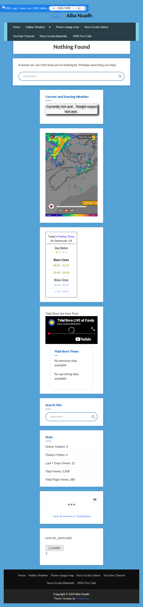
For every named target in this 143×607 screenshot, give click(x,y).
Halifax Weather (35, 27)
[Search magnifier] (120, 76)
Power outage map (67, 27)
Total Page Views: (57, 479)
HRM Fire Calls (82, 36)
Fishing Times (66, 236)
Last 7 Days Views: (58, 463)
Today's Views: (55, 454)
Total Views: (53, 471)
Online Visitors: (55, 446)
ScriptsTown (82, 598)
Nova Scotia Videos (97, 27)
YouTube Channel (23, 36)
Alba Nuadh (79, 16)
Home (16, 27)
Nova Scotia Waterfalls (53, 36)
